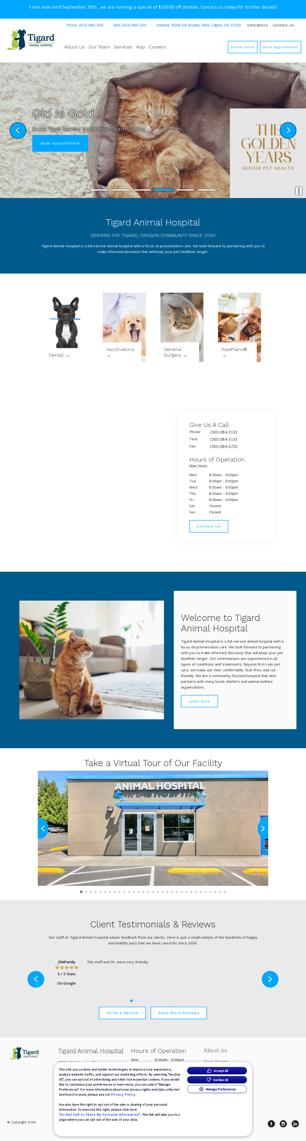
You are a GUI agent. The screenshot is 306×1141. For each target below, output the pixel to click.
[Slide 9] (119, 892)
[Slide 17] (158, 892)
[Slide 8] (115, 892)
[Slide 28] (210, 892)
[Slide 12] (134, 892)
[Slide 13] (139, 892)
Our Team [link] (99, 47)
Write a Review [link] (122, 1013)
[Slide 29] (215, 892)
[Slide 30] (220, 892)
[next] (288, 130)
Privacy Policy (123, 1094)
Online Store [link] (243, 47)
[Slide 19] (167, 892)
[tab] (199, 466)
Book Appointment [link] (280, 47)
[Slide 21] (177, 892)
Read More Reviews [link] (178, 1013)
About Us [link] (74, 47)
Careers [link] (157, 47)
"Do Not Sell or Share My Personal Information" (100, 1114)
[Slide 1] (99, 190)
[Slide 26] (201, 892)
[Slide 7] (110, 892)
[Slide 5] (185, 190)
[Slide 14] (143, 892)
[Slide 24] (191, 892)
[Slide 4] (163, 190)
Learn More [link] (199, 701)
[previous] (18, 130)
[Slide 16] (153, 892)
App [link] (140, 47)
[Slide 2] (120, 190)
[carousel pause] (299, 191)
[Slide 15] (148, 892)
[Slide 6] (206, 190)
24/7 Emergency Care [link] (64, 150)
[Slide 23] (186, 892)
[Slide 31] (225, 892)
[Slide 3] (142, 190)
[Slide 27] (206, 892)
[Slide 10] (124, 892)
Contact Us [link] (283, 25)
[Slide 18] (163, 892)
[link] (31, 40)
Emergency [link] (257, 25)
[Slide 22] (182, 892)
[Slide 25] (196, 892)
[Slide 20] (172, 892)
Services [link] (123, 47)
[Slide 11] (129, 892)
